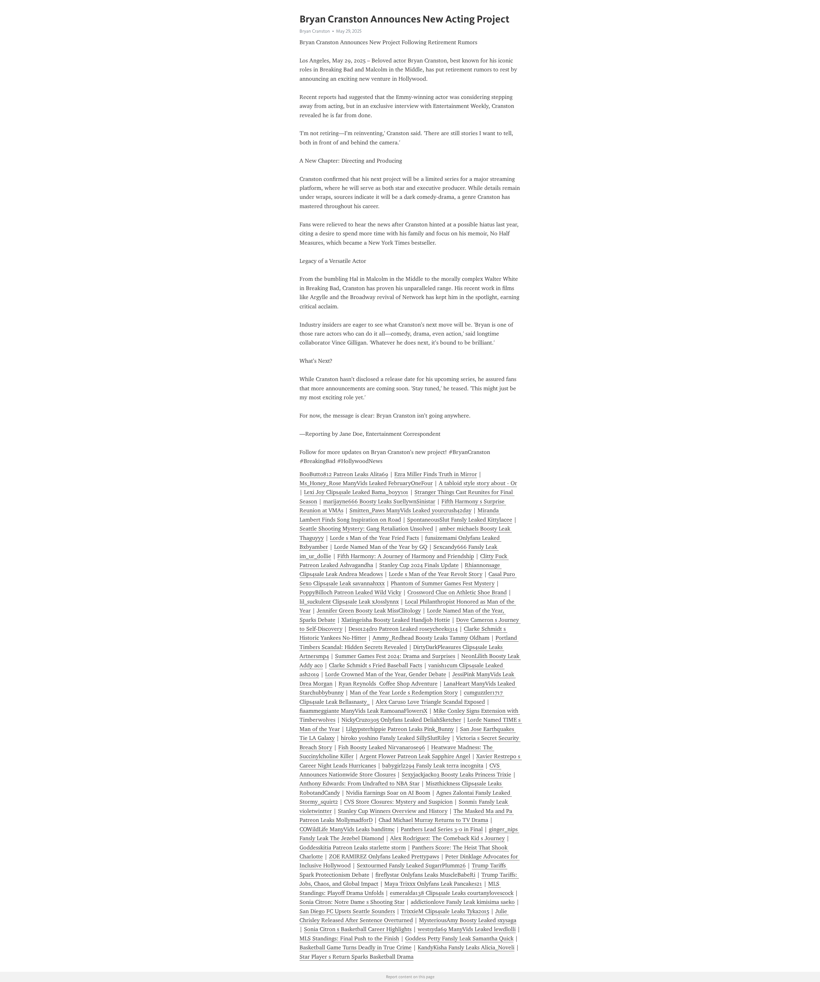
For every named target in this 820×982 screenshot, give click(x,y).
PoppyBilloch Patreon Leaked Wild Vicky (350, 592)
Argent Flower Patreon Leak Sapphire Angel (415, 756)
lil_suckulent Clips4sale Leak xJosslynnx (349, 601)
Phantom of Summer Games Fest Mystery (443, 583)
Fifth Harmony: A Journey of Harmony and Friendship (405, 556)
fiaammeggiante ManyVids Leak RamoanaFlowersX (363, 710)
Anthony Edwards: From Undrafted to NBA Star (359, 783)
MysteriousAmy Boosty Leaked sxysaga (467, 920)
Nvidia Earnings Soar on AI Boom (388, 792)
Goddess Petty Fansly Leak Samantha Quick (459, 938)
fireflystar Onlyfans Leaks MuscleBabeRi (425, 874)
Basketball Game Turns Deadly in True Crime (355, 947)
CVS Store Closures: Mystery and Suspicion (398, 801)
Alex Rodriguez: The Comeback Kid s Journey (447, 838)
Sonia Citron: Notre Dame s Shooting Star (352, 901)
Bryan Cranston (314, 31)
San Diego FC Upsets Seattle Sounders (347, 911)
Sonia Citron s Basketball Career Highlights (358, 929)
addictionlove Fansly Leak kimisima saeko (463, 901)
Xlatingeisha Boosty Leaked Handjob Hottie (395, 619)
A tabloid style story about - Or (478, 483)
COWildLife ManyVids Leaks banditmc (347, 829)
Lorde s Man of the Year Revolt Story (435, 574)
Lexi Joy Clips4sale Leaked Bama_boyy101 (356, 492)
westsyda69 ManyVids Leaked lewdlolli (467, 929)
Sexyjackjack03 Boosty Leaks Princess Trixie (456, 774)
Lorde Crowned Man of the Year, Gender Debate (385, 674)
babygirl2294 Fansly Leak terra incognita (432, 765)
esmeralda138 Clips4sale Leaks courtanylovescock (451, 893)
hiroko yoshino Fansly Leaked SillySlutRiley (395, 738)
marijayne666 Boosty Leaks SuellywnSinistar (379, 501)
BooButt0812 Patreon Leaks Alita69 (343, 474)
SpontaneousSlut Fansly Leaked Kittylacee (459, 519)
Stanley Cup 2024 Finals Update (419, 565)
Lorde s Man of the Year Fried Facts (374, 537)
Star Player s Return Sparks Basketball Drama (356, 956)
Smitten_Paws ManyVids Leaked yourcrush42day (410, 510)
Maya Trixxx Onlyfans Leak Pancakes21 (433, 883)
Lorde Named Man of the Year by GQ (380, 546)
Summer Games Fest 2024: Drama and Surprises (395, 656)
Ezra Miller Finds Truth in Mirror (435, 474)
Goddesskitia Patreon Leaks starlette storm (352, 847)
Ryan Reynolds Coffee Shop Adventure (388, 683)
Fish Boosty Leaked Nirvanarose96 (381, 747)
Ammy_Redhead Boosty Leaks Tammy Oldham (431, 637)
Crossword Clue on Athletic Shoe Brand (457, 592)
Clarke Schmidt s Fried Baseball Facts (375, 665)
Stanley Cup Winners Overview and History (392, 811)
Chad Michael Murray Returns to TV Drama (433, 820)
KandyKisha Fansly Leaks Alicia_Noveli (466, 947)
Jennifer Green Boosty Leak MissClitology (369, 610)
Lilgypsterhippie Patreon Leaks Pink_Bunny (400, 729)
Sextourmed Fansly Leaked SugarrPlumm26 (411, 865)
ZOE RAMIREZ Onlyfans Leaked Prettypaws (384, 856)
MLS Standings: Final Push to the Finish (349, 938)
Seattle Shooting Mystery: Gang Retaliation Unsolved (366, 528)
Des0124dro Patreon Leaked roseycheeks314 (403, 628)
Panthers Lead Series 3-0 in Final (442, 829)
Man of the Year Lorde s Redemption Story (404, 692)
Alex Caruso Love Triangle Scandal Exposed (430, 701)
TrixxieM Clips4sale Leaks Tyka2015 (445, 911)
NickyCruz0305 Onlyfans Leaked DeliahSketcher (401, 719)
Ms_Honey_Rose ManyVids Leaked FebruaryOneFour (366, 483)
